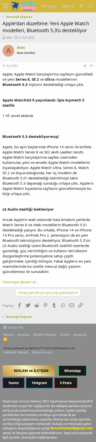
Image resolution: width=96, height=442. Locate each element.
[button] (5, 6)
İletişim (8, 334)
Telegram (39, 383)
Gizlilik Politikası (44, 334)
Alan (9, 37)
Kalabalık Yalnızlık (16, 352)
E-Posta (66, 383)
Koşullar (24, 334)
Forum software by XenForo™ (39, 348)
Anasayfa (79, 334)
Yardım (65, 334)
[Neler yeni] (81, 6)
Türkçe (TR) (15, 327)
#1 (92, 66)
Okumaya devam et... (20, 281)
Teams (13, 383)
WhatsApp (72, 370)
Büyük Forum (42, 352)
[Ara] (90, 6)
